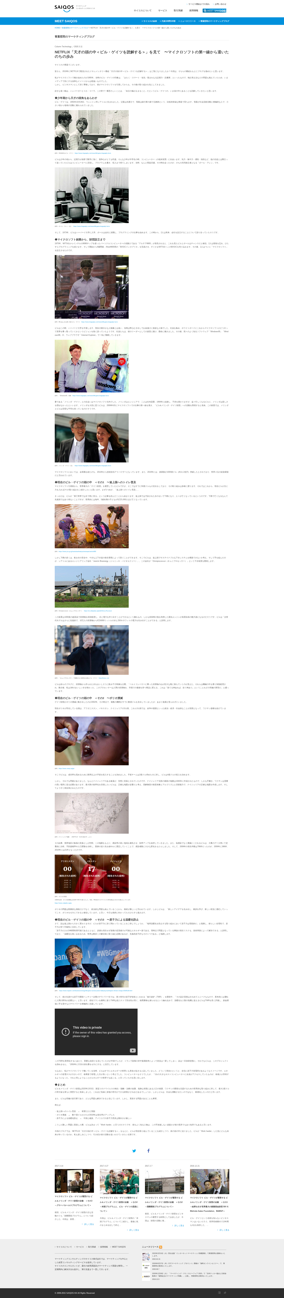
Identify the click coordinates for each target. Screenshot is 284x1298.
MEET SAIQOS (214, 11)
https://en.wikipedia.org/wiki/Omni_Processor (98, 611)
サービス (162, 10)
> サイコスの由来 (149, 21)
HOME (57, 28)
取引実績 (178, 10)
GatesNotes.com (104, 678)
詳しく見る (89, 1224)
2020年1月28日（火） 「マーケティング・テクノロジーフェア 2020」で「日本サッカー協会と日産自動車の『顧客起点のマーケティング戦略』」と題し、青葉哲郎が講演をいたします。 (189, 1275)
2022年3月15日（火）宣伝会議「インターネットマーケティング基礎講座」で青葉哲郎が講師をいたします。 (188, 1254)
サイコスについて (143, 10)
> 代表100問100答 (168, 21)
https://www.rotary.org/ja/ (66, 768)
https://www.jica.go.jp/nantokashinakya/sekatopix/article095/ (77, 551)
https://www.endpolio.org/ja (63, 903)
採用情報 (193, 10)
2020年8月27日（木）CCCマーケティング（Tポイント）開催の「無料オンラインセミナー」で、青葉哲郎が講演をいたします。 (188, 1264)
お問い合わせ (220, 4)
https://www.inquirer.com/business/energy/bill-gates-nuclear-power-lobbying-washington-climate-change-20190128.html (95, 990)
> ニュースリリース (187, 21)
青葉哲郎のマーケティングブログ (75, 28)
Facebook (219, 1292)
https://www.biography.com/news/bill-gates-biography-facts (93, 153)
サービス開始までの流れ (199, 4)
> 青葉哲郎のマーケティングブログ (214, 21)
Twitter (224, 1292)
